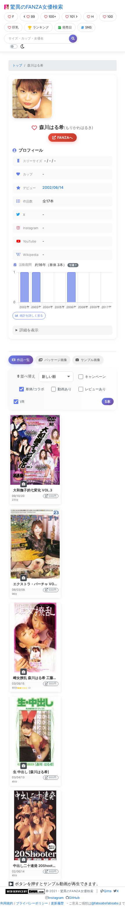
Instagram (56, 898)
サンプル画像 (90, 360)
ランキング (41, 27)
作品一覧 (23, 360)
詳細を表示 (28, 330)
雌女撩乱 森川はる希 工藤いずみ (38, 678)
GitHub (74, 898)
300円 (52, 683)
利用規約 (6, 903)
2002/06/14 (52, 187)
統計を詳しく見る (31, 315)
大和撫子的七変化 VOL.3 (32, 490)
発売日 (67, 27)
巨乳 (15, 27)
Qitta (107, 891)
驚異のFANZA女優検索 (36, 7)
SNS (88, 27)
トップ (17, 65)
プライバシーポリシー (32, 903)
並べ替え (27, 376)
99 (33, 17)
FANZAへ (65, 137)
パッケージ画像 (55, 360)
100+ (52, 17)
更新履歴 (57, 903)
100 (110, 17)
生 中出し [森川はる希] (31, 772)
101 (72, 17)
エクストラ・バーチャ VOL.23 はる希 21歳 (47, 584)
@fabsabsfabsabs (105, 903)
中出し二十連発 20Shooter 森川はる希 (43, 865)
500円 (52, 495)
